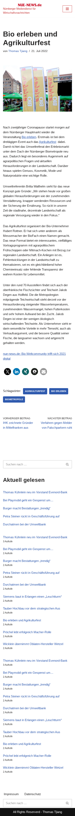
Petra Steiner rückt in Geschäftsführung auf (31, 516)
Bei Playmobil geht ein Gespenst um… (28, 500)
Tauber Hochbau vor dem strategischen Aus (31, 608)
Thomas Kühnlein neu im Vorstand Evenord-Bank (35, 492)
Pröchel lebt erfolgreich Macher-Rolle (27, 632)
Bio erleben (29, 137)
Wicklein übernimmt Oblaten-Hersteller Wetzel (33, 644)
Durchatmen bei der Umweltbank (24, 524)
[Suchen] (67, 464)
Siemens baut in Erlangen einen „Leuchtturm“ (32, 596)
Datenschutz (32, 794)
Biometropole (14, 399)
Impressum (11, 794)
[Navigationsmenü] (67, 8)
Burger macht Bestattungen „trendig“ (26, 508)
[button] (7, 371)
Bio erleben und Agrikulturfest (22, 620)
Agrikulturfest (47, 141)
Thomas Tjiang (17, 51)
